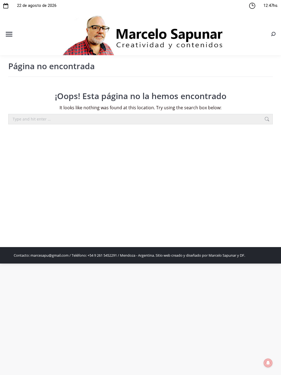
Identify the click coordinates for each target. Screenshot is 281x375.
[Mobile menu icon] (9, 34)
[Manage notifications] (268, 363)
